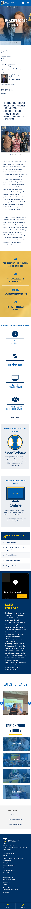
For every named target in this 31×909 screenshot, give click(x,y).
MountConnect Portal (9, 879)
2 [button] (12, 154)
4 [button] (18, 154)
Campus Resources (8, 877)
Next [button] (27, 139)
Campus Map (6, 882)
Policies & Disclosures (8, 853)
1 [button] (10, 154)
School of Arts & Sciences (8, 67)
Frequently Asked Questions (10, 889)
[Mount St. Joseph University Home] (8, 3)
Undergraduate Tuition (15, 824)
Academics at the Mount (13, 42)
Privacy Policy (6, 862)
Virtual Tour (6, 892)
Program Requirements (15, 819)
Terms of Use (6, 873)
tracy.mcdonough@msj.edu (7, 84)
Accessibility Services (8, 865)
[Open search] (23, 3)
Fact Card (11, 814)
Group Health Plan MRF (9, 870)
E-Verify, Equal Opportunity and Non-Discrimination (13, 859)
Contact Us (6, 884)
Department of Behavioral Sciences (11, 69)
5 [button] (20, 154)
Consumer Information (9, 867)
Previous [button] (4, 139)
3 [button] (15, 154)
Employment (6, 887)
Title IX (5, 856)
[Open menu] (28, 3)
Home (3, 42)
